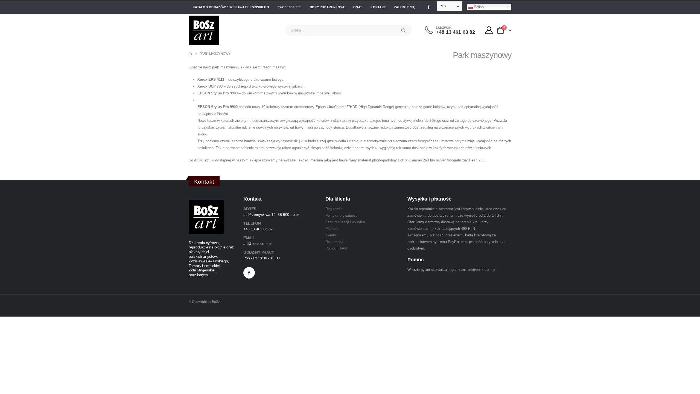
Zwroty (330, 235)
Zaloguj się (404, 7)
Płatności (332, 229)
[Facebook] (428, 7)
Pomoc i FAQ (336, 248)
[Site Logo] (204, 30)
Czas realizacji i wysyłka (345, 222)
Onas (357, 7)
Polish (478, 7)
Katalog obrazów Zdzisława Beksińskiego (231, 7)
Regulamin (333, 209)
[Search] (403, 30)
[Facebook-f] (249, 273)
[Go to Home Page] (190, 53)
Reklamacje (334, 242)
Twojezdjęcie (289, 7)
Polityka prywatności (341, 215)
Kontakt (378, 7)
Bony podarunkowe (327, 7)
